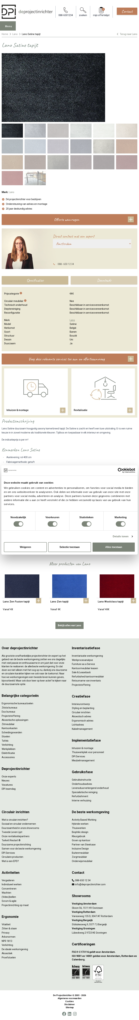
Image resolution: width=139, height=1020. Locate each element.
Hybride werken (80, 823)
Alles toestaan (113, 547)
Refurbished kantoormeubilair (88, 676)
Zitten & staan (9, 928)
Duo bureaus (8, 711)
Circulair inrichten (81, 712)
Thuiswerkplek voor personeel (88, 752)
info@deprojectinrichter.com (90, 884)
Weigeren (25, 547)
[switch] (52, 524)
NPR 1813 (7, 941)
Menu (8, 26)
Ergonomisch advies (82, 720)
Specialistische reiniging (84, 792)
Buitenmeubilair (80, 852)
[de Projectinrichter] (27, 12)
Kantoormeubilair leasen (85, 668)
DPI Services (78, 756)
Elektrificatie (8, 753)
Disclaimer (69, 1004)
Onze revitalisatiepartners (15, 836)
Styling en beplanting (83, 708)
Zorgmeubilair (79, 857)
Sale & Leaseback (81, 672)
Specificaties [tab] (35, 280)
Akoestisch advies (81, 716)
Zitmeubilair (8, 724)
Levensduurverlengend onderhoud (90, 788)
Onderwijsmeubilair (82, 861)
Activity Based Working (84, 819)
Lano (15, 34)
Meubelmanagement (83, 760)
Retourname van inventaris (86, 680)
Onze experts (9, 776)
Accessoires (8, 757)
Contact (127, 11)
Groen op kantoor (81, 840)
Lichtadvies (78, 724)
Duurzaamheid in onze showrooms (20, 828)
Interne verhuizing (81, 800)
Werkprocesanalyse (82, 660)
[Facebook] (64, 1013)
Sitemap (70, 1007)
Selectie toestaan (69, 547)
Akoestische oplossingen (15, 720)
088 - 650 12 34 (66, 264)
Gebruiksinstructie (81, 779)
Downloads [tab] (104, 280)
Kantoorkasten (9, 728)
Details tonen (120, 536)
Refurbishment (80, 796)
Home (5, 34)
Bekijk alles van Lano (69, 625)
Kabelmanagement (82, 729)
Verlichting (7, 744)
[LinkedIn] (69, 1013)
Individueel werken (12, 884)
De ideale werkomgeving (15, 949)
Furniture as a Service (83, 664)
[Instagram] (74, 1013)
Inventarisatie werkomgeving (87, 655)
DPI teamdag (9, 788)
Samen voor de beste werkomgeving (21, 848)
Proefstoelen (9, 957)
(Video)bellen (9, 897)
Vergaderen (8, 880)
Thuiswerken (79, 828)
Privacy (5, 932)
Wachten (6, 892)
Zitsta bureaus (9, 707)
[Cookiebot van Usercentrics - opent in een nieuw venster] (120, 470)
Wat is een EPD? (10, 861)
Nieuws (5, 780)
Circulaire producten (12, 857)
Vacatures (7, 784)
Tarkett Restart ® (11, 840)
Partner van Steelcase (84, 844)
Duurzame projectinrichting (16, 844)
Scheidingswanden (12, 732)
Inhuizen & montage (82, 748)
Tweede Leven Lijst (12, 832)
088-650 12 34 (83, 880)
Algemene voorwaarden (69, 998)
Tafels (5, 740)
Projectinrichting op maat (15, 905)
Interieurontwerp (81, 704)
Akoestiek (7, 953)
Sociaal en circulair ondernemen (19, 823)
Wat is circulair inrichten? (15, 819)
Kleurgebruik (78, 836)
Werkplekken (8, 749)
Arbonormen (8, 936)
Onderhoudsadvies (82, 784)
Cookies (69, 1001)
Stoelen (6, 736)
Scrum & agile (9, 901)
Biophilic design (80, 832)
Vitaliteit (6, 924)
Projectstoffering (11, 716)
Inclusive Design (80, 848)
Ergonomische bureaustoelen (17, 703)
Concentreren (9, 888)
